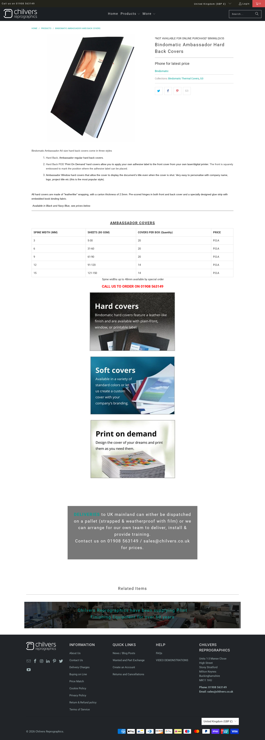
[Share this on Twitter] (159, 91)
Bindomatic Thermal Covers (183, 78)
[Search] (256, 14)
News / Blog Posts (124, 653)
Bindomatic (162, 71)
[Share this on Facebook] (168, 91)
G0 (201, 78)
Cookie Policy (77, 688)
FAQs (159, 653)
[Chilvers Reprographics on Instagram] (41, 661)
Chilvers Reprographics (49, 731)
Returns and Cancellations (128, 674)
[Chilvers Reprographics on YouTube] (29, 670)
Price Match (76, 681)
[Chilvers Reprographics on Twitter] (61, 661)
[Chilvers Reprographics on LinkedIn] (48, 661)
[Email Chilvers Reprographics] (29, 661)
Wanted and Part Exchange (129, 660)
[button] (130, 14)
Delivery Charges (79, 667)
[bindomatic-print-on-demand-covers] (132, 478)
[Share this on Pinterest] (177, 91)
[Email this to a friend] (187, 91)
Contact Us (76, 660)
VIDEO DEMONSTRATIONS (172, 660)
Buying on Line (78, 674)
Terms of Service (79, 709)
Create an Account (124, 667)
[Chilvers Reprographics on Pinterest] (54, 661)
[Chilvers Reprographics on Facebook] (35, 661)
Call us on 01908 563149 (18, 3)
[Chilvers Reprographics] (20, 14)
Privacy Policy (77, 695)
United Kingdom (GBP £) (210, 4)
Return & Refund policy (82, 702)
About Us (75, 653)
